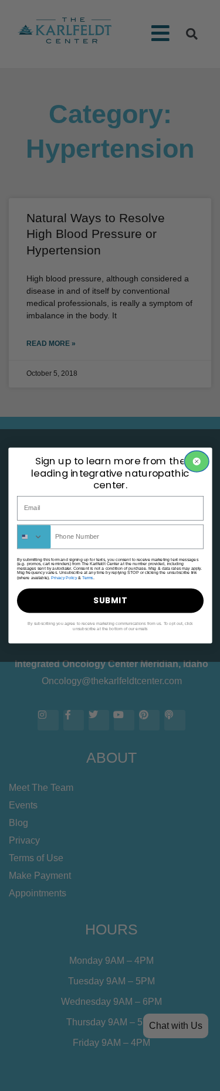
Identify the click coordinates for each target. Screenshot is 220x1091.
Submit (110, 600)
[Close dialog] (196, 461)
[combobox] (33, 536)
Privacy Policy (64, 577)
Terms (87, 577)
